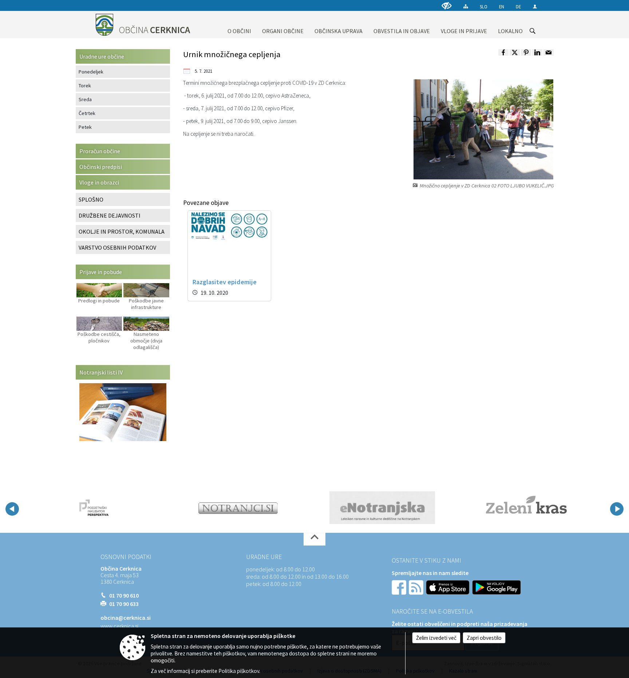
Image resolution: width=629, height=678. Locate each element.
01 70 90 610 (124, 595)
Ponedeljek (91, 71)
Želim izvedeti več (436, 637)
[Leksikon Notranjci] (238, 507)
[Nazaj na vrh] (314, 539)
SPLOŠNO (91, 199)
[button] (12, 509)
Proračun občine (99, 151)
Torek (85, 85)
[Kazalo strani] (465, 6)
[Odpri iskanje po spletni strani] (532, 31)
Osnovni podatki (125, 557)
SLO (483, 6)
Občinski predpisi (100, 166)
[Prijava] (535, 6)
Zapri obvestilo (484, 637)
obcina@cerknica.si (125, 617)
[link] (503, 52)
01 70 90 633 (124, 603)
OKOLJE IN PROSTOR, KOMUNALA (122, 231)
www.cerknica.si (119, 626)
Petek (85, 127)
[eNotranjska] (382, 507)
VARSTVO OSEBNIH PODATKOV (117, 247)
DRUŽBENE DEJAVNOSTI (110, 215)
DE (518, 6)
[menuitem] (239, 24)
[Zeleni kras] (526, 507)
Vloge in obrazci (99, 182)
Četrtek (87, 113)
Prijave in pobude (100, 271)
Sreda (85, 99)
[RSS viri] (417, 586)
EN (501, 6)
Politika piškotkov (238, 670)
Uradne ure (264, 557)
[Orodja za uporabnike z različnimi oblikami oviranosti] (447, 5)
